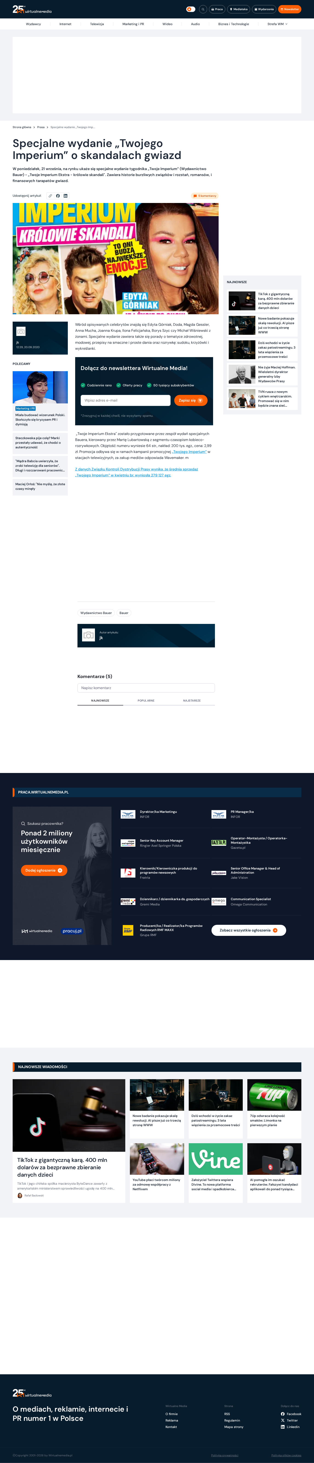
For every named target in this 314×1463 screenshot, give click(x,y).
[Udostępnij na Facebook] (60, 196)
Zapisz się (187, 400)
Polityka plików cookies (286, 1455)
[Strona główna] (32, 9)
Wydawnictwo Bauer (96, 613)
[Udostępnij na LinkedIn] (65, 196)
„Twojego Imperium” (189, 451)
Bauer (124, 613)
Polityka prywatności (224, 1455)
